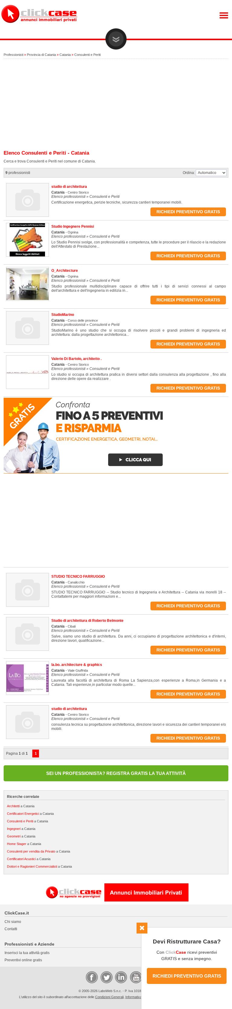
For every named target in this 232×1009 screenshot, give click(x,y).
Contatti (11, 929)
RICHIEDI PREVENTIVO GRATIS (187, 975)
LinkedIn (120, 977)
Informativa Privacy (139, 997)
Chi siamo (13, 922)
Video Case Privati (135, 977)
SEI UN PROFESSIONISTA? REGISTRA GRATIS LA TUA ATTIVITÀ (116, 773)
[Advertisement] (116, 105)
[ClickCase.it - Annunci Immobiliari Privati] (39, 27)
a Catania (20, 806)
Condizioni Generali (109, 997)
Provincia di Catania (41, 54)
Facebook (91, 977)
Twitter (106, 977)
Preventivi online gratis (23, 960)
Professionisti (13, 54)
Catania (65, 54)
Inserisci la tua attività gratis (27, 953)
